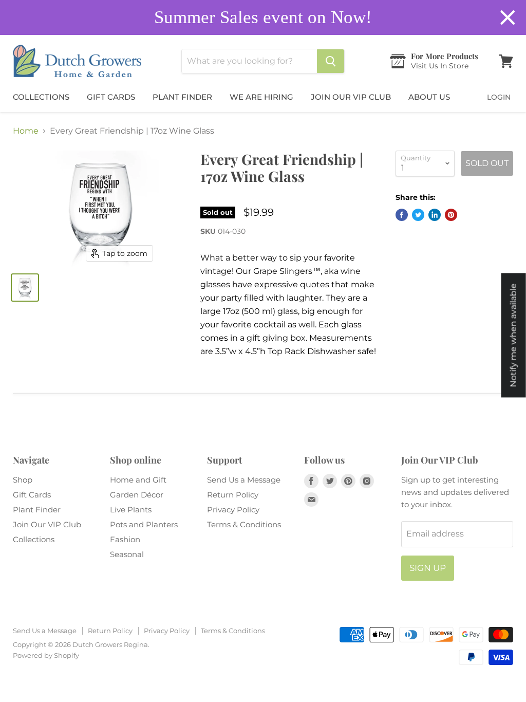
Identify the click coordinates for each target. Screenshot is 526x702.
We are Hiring (261, 97)
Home (26, 131)
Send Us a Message (243, 480)
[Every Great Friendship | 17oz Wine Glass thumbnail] (25, 287)
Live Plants (131, 509)
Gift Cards (111, 97)
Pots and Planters (144, 524)
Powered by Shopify (46, 655)
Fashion (125, 539)
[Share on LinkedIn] (434, 215)
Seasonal (127, 554)
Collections (41, 97)
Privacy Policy (233, 509)
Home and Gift (138, 480)
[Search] (330, 61)
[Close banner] (507, 17)
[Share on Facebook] (402, 215)
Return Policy (232, 495)
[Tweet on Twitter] (418, 215)
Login (499, 97)
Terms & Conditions (244, 524)
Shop (22, 480)
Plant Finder (182, 97)
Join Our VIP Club (351, 97)
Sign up (427, 568)
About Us (429, 97)
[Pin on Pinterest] (451, 215)
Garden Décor (136, 495)
